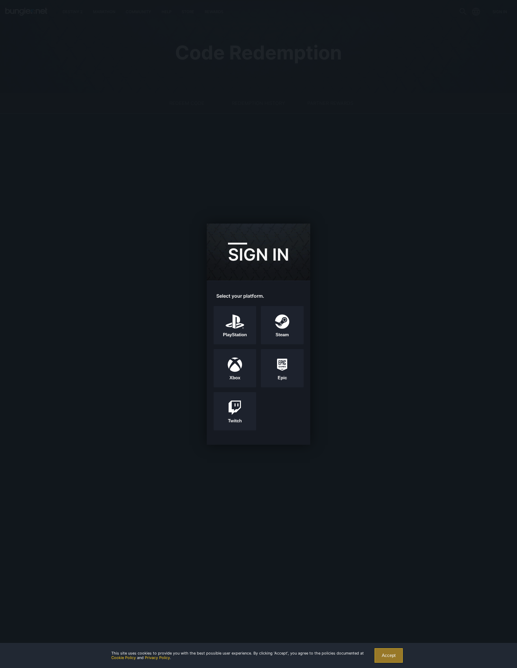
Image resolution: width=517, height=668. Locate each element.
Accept (389, 655)
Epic (282, 377)
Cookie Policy (123, 657)
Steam (282, 334)
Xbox (234, 377)
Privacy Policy (157, 657)
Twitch (235, 420)
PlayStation (235, 334)
